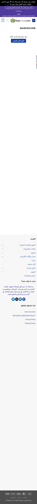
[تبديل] (2, 245)
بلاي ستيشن (32, 264)
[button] (33, 20)
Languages (18, 11)
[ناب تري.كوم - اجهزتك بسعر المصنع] (20, 20)
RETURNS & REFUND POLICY (24, 316)
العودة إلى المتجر (18, 41)
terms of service (30, 312)
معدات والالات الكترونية (28, 256)
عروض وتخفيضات (30, 275)
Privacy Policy (31, 319)
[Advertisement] (18, 152)
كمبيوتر (33, 253)
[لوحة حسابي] (7, 20)
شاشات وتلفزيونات (29, 249)
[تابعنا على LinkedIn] (13, 299)
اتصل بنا (24, 497)
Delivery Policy (30, 323)
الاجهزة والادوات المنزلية (28, 245)
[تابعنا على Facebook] (23, 299)
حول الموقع (13, 497)
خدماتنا (19, 497)
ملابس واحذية (31, 268)
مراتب (33, 260)
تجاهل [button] (8, 4)
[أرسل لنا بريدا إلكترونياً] (16, 299)
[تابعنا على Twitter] (20, 299)
